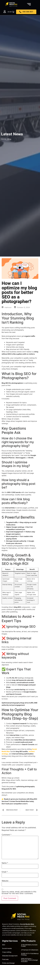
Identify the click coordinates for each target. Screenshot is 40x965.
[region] (20, 946)
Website (5, 881)
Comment (6, 835)
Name (5, 863)
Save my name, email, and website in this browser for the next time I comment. (19, 892)
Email (5, 872)
